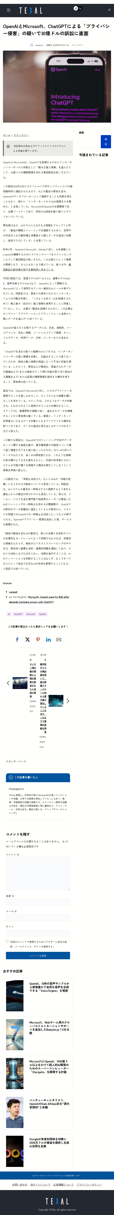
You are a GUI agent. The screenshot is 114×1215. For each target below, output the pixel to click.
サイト (10, 926)
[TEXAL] (31, 8)
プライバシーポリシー (89, 1184)
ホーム (7, 135)
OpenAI (42, 614)
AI (9, 614)
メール (11, 911)
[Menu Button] (9, 11)
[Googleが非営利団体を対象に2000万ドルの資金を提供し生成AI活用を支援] (14, 1138)
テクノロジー (78, 45)
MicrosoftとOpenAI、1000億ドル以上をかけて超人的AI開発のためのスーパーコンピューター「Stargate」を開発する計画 (49, 1066)
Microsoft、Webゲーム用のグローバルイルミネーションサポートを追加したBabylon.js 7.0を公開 (49, 1027)
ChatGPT (18, 614)
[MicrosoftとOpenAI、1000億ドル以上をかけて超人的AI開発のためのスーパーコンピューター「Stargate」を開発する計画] (14, 1060)
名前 (10, 896)
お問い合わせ (19, 1184)
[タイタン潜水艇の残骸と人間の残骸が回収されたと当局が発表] (20, 679)
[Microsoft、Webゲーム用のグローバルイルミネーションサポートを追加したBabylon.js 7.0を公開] (14, 1021)
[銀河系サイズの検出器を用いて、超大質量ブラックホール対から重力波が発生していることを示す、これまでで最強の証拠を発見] (56, 697)
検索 (81, 132)
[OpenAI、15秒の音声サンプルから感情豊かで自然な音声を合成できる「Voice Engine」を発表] (14, 982)
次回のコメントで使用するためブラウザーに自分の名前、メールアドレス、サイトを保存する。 (38, 944)
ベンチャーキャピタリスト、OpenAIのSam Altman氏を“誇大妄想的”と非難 (49, 1103)
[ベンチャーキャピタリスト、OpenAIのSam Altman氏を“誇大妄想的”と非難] (14, 1099)
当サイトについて (40, 1184)
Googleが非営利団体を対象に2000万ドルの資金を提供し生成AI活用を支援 (49, 1142)
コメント (12, 854)
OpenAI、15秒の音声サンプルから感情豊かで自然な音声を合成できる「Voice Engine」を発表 (49, 987)
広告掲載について (63, 1184)
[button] (17, 639)
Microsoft (31, 614)
